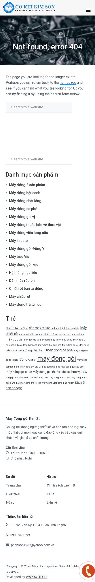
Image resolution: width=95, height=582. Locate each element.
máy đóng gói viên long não (33, 377)
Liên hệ (52, 502)
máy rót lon (78, 334)
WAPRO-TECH (36, 577)
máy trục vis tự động (61, 339)
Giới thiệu (13, 494)
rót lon (71, 383)
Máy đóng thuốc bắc (59, 377)
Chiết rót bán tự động (26, 288)
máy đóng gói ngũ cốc (72, 366)
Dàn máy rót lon (22, 280)
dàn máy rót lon (40, 328)
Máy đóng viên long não (28, 233)
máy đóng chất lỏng (31, 350)
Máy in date (18, 241)
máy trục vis (14, 339)
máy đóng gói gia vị (30, 366)
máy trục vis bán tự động (36, 339)
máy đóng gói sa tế (19, 372)
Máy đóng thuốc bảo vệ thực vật (35, 225)
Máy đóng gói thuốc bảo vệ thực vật (57, 372)
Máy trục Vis (19, 257)
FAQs (50, 494)
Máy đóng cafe (70, 345)
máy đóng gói (56, 358)
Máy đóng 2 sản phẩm (27, 185)
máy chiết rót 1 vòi (28, 334)
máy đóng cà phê (59, 350)
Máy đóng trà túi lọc (25, 304)
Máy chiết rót (19, 296)
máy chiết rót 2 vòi (48, 334)
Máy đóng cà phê (23, 209)
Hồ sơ (10, 502)
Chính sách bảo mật (61, 485)
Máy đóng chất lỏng (25, 201)
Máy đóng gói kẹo (23, 265)
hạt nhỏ (55, 328)
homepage (68, 82)
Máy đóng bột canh (24, 193)
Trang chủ (13, 485)
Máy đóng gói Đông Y (26, 249)
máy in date (65, 334)
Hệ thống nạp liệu (23, 273)
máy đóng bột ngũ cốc (49, 345)
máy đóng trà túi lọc (30, 383)
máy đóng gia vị (24, 359)
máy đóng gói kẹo (51, 366)
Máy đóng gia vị (22, 217)
